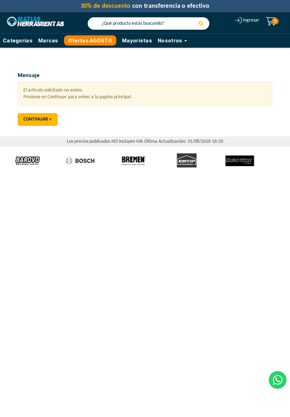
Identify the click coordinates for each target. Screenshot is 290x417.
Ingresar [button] (251, 20)
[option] (27, 161)
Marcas (48, 40)
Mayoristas (137, 40)
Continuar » (37, 119)
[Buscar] (201, 23)
